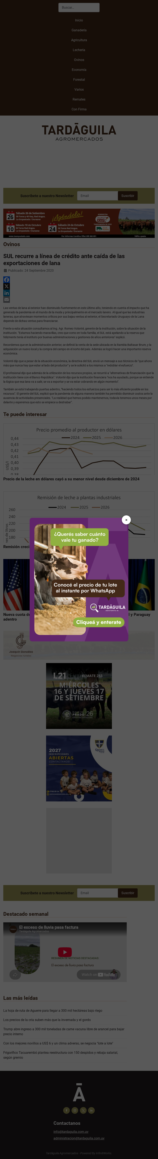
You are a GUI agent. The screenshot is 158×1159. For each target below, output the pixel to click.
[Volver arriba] (151, 1151)
